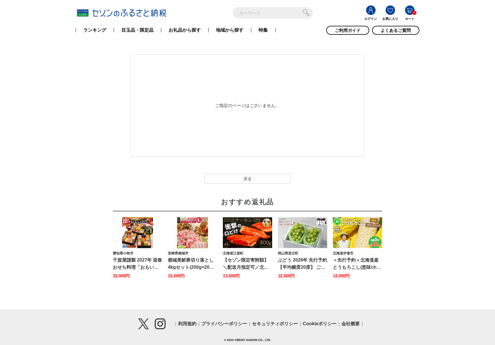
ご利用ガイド (348, 30)
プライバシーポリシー (224, 323)
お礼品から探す (185, 30)
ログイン (370, 18)
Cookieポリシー (320, 323)
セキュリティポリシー (275, 323)
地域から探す (229, 30)
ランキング (94, 30)
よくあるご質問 (396, 30)
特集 (263, 30)
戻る (247, 178)
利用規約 (187, 323)
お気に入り (390, 18)
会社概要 (350, 323)
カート (410, 18)
